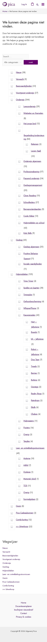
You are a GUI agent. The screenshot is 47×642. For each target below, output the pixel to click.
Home (23, 602)
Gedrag (6, 566)
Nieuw (5, 548)
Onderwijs (7, 563)
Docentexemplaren (23, 606)
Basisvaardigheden (10, 555)
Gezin (5, 578)
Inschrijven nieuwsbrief (23, 609)
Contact (23, 613)
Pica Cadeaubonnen (11, 581)
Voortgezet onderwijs (11, 559)
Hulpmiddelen (8, 570)
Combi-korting (8, 585)
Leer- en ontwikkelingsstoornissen (16, 574)
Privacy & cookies (23, 616)
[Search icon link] (37, 5)
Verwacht (6, 551)
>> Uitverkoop (8, 589)
